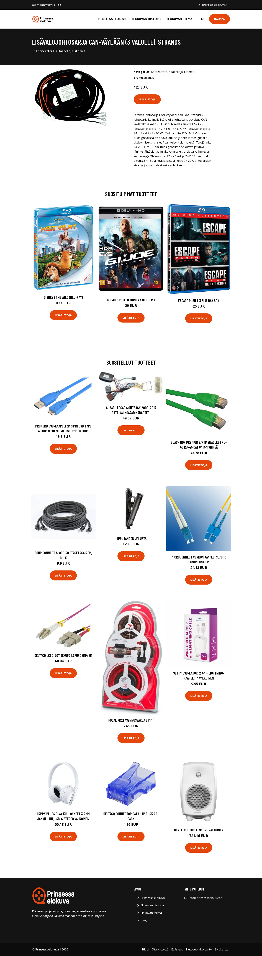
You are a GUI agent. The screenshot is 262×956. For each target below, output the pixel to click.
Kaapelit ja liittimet (71, 51)
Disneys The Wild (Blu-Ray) (63, 297)
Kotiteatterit (45, 51)
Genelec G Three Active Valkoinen (199, 830)
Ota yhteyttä (160, 949)
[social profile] (59, 4)
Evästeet (177, 949)
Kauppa (219, 19)
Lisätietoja (147, 99)
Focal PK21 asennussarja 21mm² (131, 720)
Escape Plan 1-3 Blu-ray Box (198, 300)
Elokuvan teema (179, 19)
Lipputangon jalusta (131, 538)
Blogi (202, 19)
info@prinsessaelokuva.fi (213, 4)
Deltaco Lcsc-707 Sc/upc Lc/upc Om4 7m (63, 655)
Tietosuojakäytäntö (199, 949)
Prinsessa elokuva (112, 19)
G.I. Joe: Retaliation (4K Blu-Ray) (131, 300)
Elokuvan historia (146, 19)
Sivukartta (221, 949)
